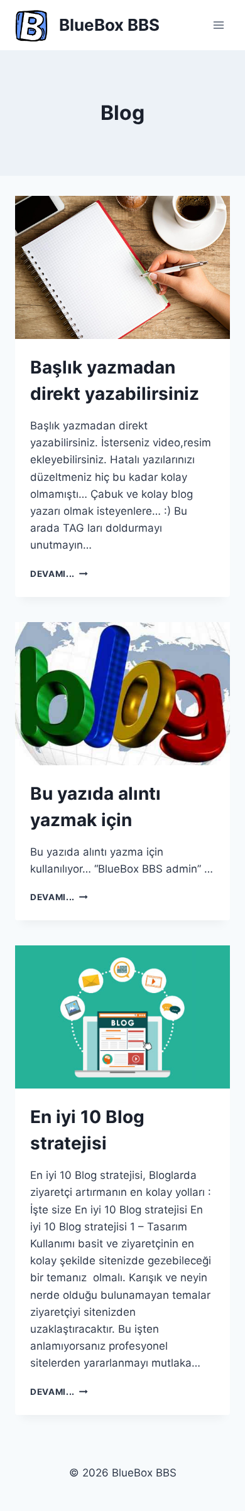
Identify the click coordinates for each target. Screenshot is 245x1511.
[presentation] (122, 267)
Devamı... (59, 574)
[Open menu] (218, 25)
